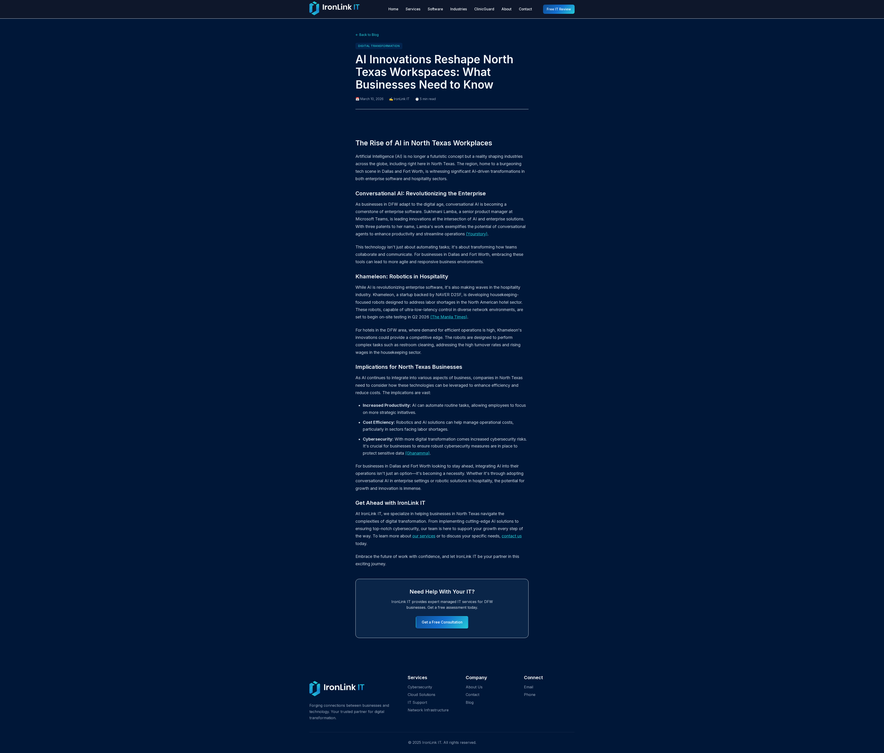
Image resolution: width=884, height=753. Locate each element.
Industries (458, 9)
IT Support (417, 702)
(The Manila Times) (448, 316)
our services (423, 536)
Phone (529, 694)
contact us (512, 536)
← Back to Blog (367, 35)
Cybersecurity (420, 687)
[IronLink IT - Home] (334, 9)
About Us (474, 687)
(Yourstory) (477, 233)
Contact (525, 9)
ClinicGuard (484, 9)
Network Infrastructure (428, 710)
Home (393, 9)
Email (528, 687)
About (507, 9)
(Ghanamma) (417, 453)
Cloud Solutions (421, 694)
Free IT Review (559, 9)
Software (435, 9)
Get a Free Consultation (442, 622)
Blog (470, 702)
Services (413, 9)
